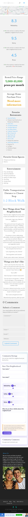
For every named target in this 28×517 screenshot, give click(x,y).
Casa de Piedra (12, 118)
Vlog (14, 501)
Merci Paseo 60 (12, 133)
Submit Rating (7, 433)
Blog (10, 501)
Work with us (20, 501)
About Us (5, 501)
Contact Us (9, 503)
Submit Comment (10, 343)
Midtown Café (11, 137)
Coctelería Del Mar (13, 125)
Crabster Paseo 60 (12, 131)
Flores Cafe (10, 138)
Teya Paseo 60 (11, 135)
